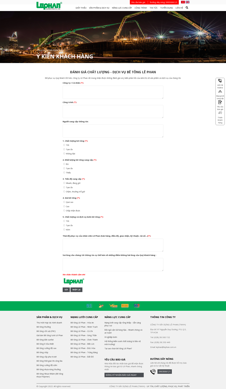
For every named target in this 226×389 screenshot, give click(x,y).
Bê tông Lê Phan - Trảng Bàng (84, 352)
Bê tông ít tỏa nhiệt (45, 343)
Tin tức (154, 7)
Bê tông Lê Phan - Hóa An (82, 322)
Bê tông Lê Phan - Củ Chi (81, 331)
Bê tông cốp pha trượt (46, 356)
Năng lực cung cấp (122, 7)
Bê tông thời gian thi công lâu (49, 361)
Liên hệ (179, 7)
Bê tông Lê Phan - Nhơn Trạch (84, 326)
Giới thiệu (81, 7)
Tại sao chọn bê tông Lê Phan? (118, 348)
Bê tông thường (43, 326)
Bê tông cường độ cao (46, 348)
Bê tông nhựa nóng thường (48, 369)
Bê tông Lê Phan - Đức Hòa (82, 348)
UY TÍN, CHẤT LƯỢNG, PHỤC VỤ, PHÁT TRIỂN (168, 386)
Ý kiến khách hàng (64, 56)
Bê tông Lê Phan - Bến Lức (82, 343)
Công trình (141, 7)
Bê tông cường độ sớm (46, 365)
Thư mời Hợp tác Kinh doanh (49, 322)
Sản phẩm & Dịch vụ (99, 7)
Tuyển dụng (166, 7)
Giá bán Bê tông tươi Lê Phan (49, 335)
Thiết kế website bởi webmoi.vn (85, 386)
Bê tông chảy (42, 352)
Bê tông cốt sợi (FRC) (46, 331)
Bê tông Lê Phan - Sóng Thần (83, 335)
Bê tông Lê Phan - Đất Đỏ (82, 356)
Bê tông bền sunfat (45, 339)
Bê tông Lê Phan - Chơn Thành (84, 339)
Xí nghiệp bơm (110, 337)
